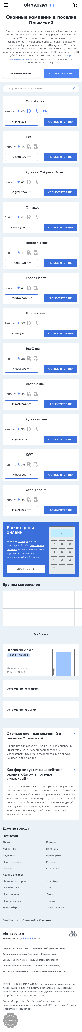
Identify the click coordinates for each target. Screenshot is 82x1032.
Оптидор (32, 207)
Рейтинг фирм (20, 73)
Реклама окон (48, 954)
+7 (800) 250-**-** (21, 474)
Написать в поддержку (48, 965)
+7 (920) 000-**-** (21, 298)
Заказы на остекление (15, 960)
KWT (29, 137)
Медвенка (9, 855)
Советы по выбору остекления (48, 948)
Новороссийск (12, 901)
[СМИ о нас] (10, 1027)
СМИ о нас (22, 948)
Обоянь (7, 868)
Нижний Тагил (11, 887)
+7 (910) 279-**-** (21, 157)
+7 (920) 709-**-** (21, 368)
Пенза (50, 894)
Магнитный (10, 848)
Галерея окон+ (37, 242)
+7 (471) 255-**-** (21, 439)
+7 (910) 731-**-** (21, 262)
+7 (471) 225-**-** (21, 121)
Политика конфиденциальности (49, 971)
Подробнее (25, 1008)
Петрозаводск (55, 907)
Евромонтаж (36, 313)
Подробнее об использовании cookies (24, 995)
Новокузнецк (11, 894)
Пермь (51, 901)
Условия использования (16, 971)
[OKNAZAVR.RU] (39, 5)
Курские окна (36, 419)
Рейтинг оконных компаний (17, 965)
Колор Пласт (36, 278)
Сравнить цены (26, 569)
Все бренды (41, 634)
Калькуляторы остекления (44, 960)
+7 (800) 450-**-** (21, 227)
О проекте (8, 948)
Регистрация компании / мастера (20, 954)
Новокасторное (12, 862)
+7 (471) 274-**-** (21, 404)
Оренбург (53, 881)
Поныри (51, 842)
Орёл (50, 887)
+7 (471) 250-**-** (21, 192)
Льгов (6, 842)
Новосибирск (11, 907)
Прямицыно (53, 855)
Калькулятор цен (61, 73)
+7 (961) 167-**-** (21, 333)
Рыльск (50, 862)
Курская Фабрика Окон (44, 172)
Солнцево (52, 868)
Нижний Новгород (14, 881)
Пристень (52, 848)
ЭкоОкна (33, 348)
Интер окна (35, 384)
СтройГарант (36, 101)
